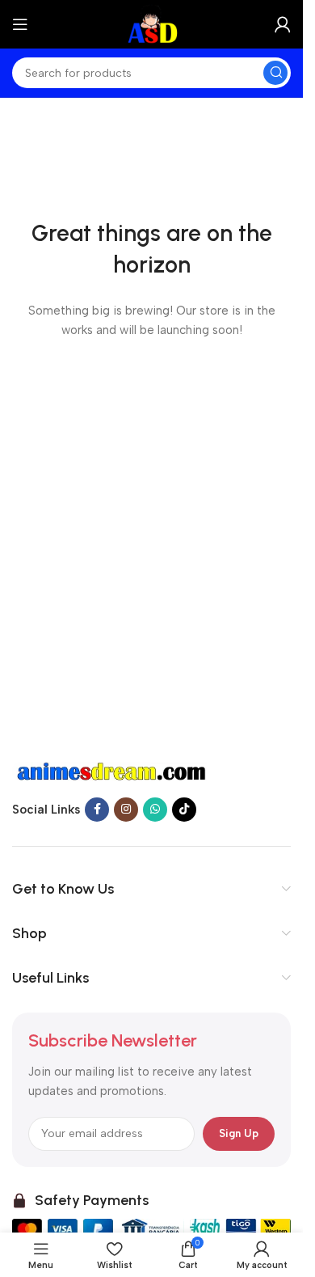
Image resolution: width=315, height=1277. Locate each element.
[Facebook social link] (97, 809)
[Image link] (113, 770)
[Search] (275, 73)
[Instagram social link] (126, 809)
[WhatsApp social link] (155, 809)
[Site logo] (151, 23)
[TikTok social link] (184, 809)
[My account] (283, 24)
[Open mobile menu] (20, 24)
